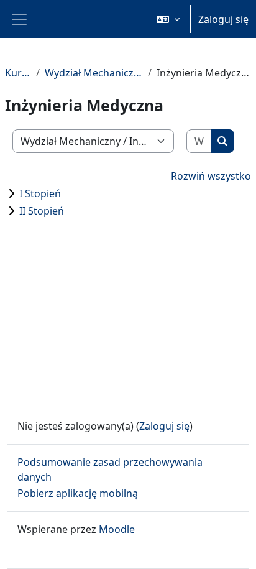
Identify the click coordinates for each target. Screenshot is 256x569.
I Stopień (40, 193)
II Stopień (41, 211)
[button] (168, 19)
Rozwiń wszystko (211, 176)
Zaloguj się (223, 19)
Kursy (18, 73)
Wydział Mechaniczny (94, 73)
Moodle (117, 529)
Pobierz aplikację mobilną (77, 493)
